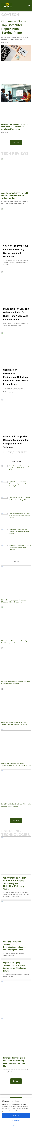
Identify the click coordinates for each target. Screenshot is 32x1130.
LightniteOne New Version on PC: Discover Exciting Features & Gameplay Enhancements (18, 484)
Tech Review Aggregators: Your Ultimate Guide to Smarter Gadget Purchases (19, 531)
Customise (16, 1121)
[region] (16, 1114)
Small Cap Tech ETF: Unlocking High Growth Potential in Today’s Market (15, 195)
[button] (29, 5)
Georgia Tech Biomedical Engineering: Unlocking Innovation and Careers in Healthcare (15, 377)
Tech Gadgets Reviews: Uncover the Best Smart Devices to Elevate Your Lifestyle (19, 516)
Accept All (16, 1115)
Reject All (16, 1126)
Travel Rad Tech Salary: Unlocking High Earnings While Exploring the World (19, 468)
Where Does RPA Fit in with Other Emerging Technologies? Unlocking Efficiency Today (14, 883)
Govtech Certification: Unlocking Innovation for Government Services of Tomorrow (15, 126)
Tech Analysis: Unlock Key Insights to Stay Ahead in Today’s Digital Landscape (20, 547)
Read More (4, 42)
